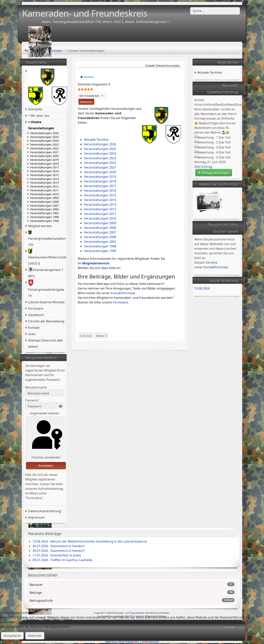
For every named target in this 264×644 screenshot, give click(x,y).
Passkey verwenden (46, 457)
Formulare (35, 308)
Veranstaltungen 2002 (44, 213)
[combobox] (215, 10)
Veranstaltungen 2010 (44, 194)
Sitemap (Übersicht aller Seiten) (45, 343)
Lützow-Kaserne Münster (46, 302)
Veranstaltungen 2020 (44, 156)
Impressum (36, 517)
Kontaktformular (123, 293)
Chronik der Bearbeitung (46, 321)
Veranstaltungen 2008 (44, 202)
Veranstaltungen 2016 (44, 171)
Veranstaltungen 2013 (44, 182)
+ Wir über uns (38, 115)
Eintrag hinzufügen (215, 172)
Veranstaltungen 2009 (44, 198)
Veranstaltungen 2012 (44, 186)
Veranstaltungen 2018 (44, 163)
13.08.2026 (202, 288)
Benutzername (36, 387)
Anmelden (45, 465)
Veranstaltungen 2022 (44, 148)
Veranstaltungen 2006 (44, 209)
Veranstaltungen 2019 (44, 160)
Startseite (35, 109)
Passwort (32, 400)
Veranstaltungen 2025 (44, 137)
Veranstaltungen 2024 (44, 140)
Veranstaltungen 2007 (44, 205)
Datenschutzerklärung (44, 511)
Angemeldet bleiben (44, 413)
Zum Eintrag (203, 166)
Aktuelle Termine (209, 72)
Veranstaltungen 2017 (44, 167)
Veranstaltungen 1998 (44, 217)
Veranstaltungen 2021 (44, 152)
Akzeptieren (12, 636)
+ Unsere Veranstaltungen (41, 125)
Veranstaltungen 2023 (44, 144)
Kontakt (34, 327)
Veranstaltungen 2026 (44, 133)
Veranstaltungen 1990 (44, 221)
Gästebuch (36, 315)
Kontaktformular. (216, 267)
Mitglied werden (40, 226)
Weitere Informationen (122, 642)
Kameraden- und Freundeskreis (84, 13)
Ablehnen (35, 636)
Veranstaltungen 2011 (44, 190)
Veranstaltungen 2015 (44, 175)
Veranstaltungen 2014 (44, 179)
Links (32, 334)
